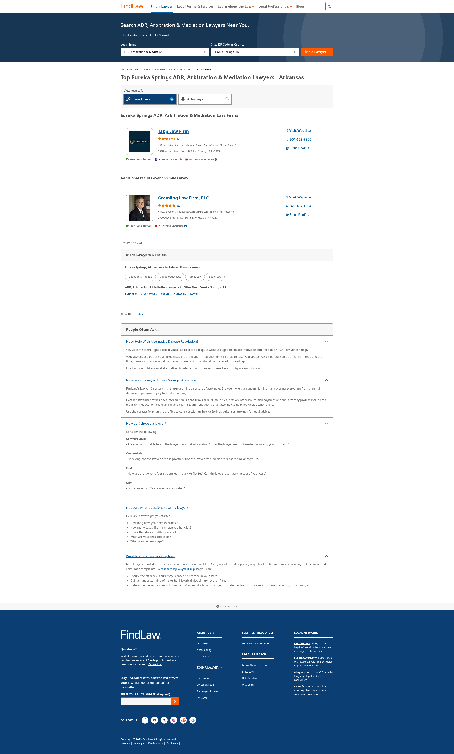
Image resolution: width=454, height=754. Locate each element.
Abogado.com (302, 672)
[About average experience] (216, 159)
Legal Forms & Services (255, 643)
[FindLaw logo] (134, 6)
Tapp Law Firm (173, 131)
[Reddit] (183, 720)
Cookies (172, 743)
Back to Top (229, 606)
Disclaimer (155, 743)
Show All (126, 314)
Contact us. (155, 664)
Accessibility (204, 650)
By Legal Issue (205, 684)
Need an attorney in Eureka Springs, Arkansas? (161, 380)
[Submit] (175, 701)
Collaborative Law (170, 276)
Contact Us (203, 656)
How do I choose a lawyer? (146, 423)
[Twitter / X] (164, 720)
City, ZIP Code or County (227, 45)
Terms (125, 743)
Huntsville (180, 293)
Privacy (138, 743)
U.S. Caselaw (249, 678)
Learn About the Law (254, 665)
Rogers (165, 293)
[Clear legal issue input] (205, 52)
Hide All (140, 314)
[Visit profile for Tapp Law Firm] (139, 141)
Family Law (195, 276)
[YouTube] (154, 720)
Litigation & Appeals (140, 276)
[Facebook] (145, 720)
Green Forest (149, 293)
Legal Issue (128, 45)
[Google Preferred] (192, 720)
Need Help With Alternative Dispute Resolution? (162, 341)
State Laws (248, 671)
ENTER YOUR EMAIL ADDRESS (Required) (145, 694)
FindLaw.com (302, 643)
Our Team (203, 643)
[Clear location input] (295, 52)
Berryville (131, 293)
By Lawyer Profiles (207, 691)
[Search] (329, 6)
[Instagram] (173, 720)
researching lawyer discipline (180, 569)
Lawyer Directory (130, 69)
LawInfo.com (302, 686)
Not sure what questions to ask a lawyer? (157, 507)
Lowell (194, 293)
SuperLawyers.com (305, 657)
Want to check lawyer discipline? (150, 556)
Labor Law (215, 276)
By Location (203, 678)
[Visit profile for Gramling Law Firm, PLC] (139, 208)
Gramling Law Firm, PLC (183, 198)
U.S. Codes (248, 684)
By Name (202, 697)
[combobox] (165, 52)
